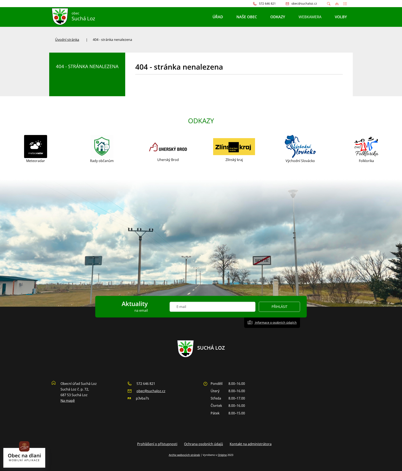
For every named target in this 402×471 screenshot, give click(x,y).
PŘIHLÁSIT (279, 306)
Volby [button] (341, 16)
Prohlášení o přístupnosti (157, 444)
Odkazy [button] (277, 16)
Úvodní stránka (67, 39)
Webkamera (310, 16)
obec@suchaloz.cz (151, 391)
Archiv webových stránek (184, 455)
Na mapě (68, 400)
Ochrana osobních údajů (203, 444)
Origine (222, 455)
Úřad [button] (218, 16)
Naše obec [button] (246, 16)
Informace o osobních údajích (275, 322)
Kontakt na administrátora (251, 444)
